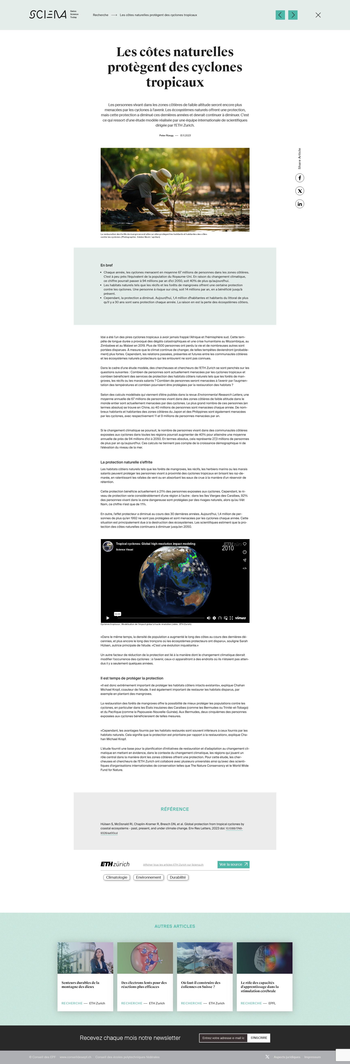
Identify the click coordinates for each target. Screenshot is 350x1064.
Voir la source (231, 864)
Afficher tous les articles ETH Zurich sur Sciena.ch (173, 864)
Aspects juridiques (287, 1057)
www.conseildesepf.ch (75, 1057)
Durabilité (178, 877)
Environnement (148, 877)
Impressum (312, 1057)
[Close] (318, 15)
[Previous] (280, 15)
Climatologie (116, 877)
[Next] (293, 15)
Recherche (101, 15)
